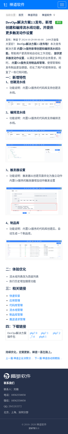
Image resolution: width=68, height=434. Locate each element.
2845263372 (15, 406)
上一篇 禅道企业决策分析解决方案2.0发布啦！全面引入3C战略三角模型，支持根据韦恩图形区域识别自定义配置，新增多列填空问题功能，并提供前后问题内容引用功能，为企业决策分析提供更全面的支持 (19, 358)
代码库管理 (16, 305)
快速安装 (14, 295)
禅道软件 (47, 15)
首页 (21, 15)
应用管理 (14, 300)
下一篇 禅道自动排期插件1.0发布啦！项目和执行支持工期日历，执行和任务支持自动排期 (48, 358)
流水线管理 (16, 310)
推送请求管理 (17, 319)
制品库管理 (16, 314)
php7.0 (33, 333)
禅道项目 (33, 15)
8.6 (34, 428)
